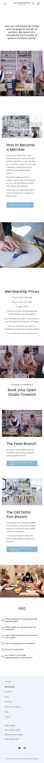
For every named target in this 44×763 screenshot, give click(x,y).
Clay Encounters (18, 759)
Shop (7, 697)
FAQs (7, 712)
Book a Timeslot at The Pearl (21, 463)
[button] (4, 3)
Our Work (8, 692)
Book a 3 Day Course (20, 205)
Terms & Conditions (13, 707)
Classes (8, 681)
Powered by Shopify (31, 759)
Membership (10, 687)
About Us (8, 702)
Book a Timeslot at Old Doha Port (21, 549)
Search (8, 717)
